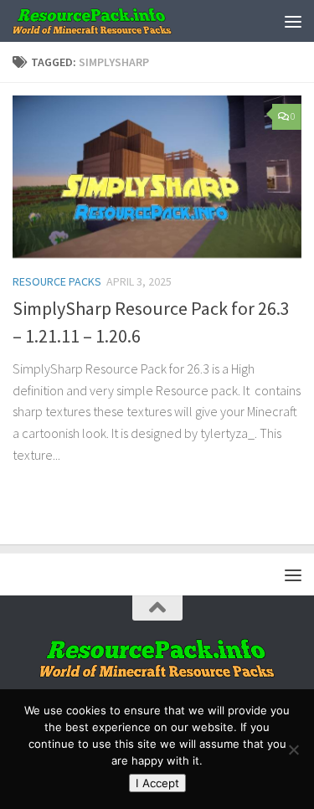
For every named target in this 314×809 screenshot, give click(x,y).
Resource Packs (57, 281)
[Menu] (293, 21)
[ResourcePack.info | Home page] (119, 21)
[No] (293, 749)
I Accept (157, 783)
